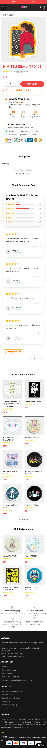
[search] (39, 7)
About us (5, 667)
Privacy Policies (7, 673)
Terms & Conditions (9, 670)
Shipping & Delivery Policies (12, 691)
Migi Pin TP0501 (31, 556)
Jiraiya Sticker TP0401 (33, 401)
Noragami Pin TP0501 (33, 438)
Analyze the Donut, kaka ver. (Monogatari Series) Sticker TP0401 (12, 403)
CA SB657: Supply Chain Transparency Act (17, 680)
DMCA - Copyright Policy (11, 677)
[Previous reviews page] (30, 358)
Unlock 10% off (5, 737)
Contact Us (6, 701)
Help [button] (42, 745)
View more (23, 519)
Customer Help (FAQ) (9, 705)
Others (11, 15)
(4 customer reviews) (21, 72)
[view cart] (43, 7)
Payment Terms (7, 695)
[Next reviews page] (42, 358)
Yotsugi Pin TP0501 (10, 556)
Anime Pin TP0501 (32, 505)
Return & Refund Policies (11, 698)
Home (3, 15)
